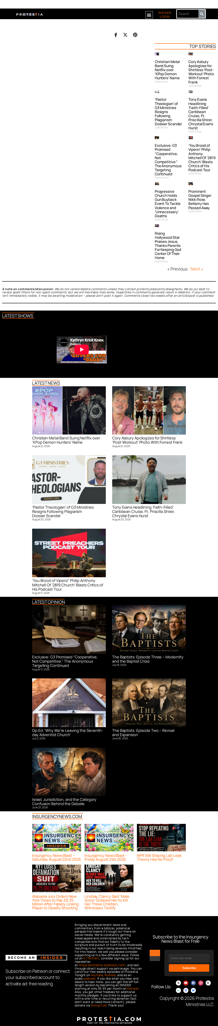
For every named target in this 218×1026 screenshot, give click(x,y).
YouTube (97, 975)
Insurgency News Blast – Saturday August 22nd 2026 (56, 857)
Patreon (133, 988)
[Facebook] (193, 983)
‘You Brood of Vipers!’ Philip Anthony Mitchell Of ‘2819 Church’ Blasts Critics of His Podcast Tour (201, 157)
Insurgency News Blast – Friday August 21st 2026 (106, 857)
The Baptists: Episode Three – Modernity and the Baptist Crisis (148, 659)
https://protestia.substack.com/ (102, 965)
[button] (149, 15)
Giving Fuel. (99, 1005)
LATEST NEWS (46, 383)
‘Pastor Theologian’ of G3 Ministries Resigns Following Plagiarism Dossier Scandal (62, 511)
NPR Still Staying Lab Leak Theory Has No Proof (159, 857)
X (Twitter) (91, 958)
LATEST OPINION (48, 602)
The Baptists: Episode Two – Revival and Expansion (143, 732)
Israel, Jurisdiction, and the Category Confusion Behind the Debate (64, 801)
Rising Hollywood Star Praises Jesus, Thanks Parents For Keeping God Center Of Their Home (168, 245)
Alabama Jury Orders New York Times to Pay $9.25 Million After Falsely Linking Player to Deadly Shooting (55, 902)
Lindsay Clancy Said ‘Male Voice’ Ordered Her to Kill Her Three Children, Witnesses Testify (107, 902)
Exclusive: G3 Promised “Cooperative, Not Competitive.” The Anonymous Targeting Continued (168, 159)
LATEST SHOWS (17, 316)
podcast (89, 978)
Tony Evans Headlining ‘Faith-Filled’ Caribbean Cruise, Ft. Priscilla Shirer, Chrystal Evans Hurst (200, 113)
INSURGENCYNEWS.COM (57, 816)
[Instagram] (200, 983)
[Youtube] (185, 983)
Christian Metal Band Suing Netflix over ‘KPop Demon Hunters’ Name (167, 70)
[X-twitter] (178, 983)
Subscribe (189, 968)
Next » (197, 269)
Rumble (110, 975)
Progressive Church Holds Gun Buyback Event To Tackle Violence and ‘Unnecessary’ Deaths (168, 203)
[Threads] (208, 983)
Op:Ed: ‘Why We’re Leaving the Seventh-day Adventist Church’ (67, 732)
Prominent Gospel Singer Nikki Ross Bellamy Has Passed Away (199, 199)
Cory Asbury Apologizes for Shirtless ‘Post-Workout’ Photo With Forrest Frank (201, 72)
